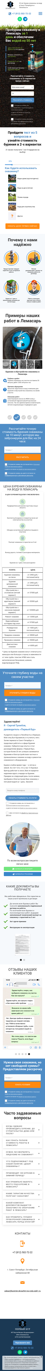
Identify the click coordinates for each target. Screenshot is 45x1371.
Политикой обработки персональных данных (17, 805)
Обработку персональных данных (27, 469)
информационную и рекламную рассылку (19, 475)
